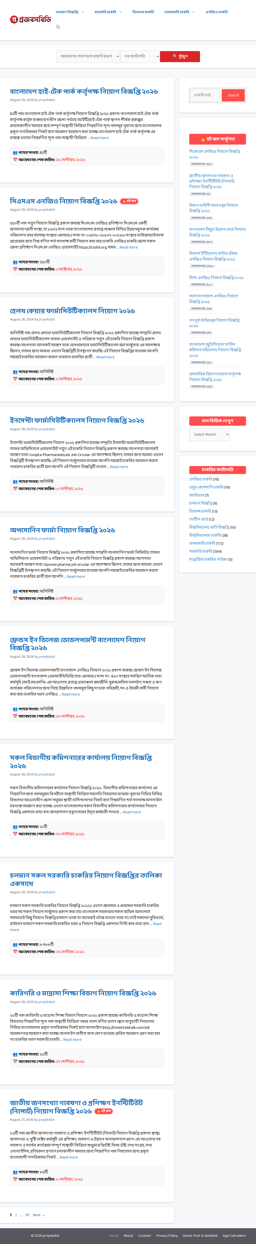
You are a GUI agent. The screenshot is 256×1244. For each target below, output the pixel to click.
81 (28, 1215)
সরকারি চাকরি (105, 12)
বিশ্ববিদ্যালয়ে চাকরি (205, 535)
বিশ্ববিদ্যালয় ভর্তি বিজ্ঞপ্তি (209, 527)
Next (39, 1215)
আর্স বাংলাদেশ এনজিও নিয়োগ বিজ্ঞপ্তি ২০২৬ (213, 299)
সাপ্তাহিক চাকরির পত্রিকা (208, 559)
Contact (144, 1236)
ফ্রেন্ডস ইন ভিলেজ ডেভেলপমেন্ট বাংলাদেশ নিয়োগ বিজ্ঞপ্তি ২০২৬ (78, 644)
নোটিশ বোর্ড (198, 519)
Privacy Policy (167, 1236)
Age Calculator (234, 1236)
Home (113, 1236)
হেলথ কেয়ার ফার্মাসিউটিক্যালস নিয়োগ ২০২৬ (72, 311)
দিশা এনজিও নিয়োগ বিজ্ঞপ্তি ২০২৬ (216, 278)
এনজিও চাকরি (217, 12)
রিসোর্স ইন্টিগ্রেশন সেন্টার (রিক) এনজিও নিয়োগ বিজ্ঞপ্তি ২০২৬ (213, 256)
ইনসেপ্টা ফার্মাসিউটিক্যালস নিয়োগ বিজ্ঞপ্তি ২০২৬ (77, 421)
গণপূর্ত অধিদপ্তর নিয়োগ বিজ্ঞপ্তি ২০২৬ (214, 323)
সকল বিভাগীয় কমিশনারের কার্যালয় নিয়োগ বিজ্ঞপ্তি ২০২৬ (81, 762)
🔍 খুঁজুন (180, 56)
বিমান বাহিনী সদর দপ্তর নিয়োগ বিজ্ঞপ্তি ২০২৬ (213, 208)
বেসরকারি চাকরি (176, 12)
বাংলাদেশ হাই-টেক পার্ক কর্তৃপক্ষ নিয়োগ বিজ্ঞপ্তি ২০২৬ (84, 92)
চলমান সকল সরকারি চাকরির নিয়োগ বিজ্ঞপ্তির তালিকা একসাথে (86, 880)
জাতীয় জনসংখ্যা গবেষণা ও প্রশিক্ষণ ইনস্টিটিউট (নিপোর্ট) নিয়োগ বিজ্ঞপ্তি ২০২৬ (76, 1107)
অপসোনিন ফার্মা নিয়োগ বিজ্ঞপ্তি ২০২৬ (62, 530)
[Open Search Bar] (58, 27)
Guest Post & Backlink (200, 1236)
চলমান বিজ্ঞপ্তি (67, 12)
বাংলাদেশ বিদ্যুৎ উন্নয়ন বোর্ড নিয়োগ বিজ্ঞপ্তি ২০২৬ (217, 232)
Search (233, 95)
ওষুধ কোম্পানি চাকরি (206, 487)
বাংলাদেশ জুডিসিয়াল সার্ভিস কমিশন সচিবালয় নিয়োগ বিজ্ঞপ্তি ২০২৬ (215, 350)
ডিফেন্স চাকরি (143, 12)
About (128, 1236)
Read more (99, 138)
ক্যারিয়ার (196, 495)
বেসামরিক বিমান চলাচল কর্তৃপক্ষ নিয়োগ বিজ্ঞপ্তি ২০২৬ (215, 377)
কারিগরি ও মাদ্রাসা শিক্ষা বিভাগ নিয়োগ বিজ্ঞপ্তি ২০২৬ (83, 993)
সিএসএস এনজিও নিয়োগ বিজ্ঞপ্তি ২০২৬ (73, 201)
